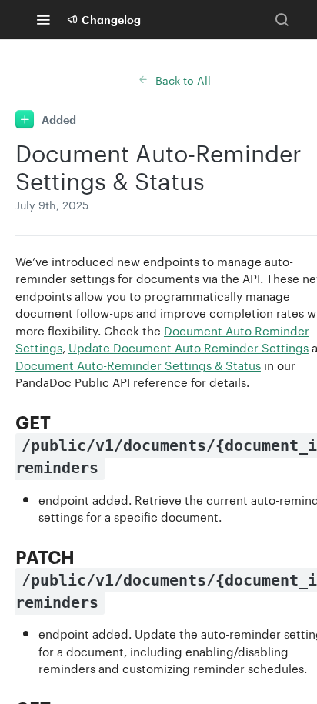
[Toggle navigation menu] (43, 19)
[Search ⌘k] (281, 19)
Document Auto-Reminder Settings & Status (138, 364)
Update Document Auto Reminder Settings (188, 346)
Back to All (183, 79)
